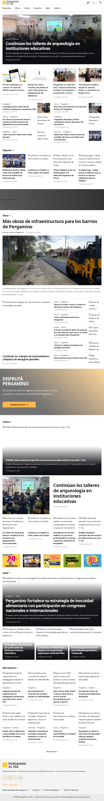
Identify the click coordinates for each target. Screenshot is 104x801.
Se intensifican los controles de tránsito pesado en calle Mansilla (38, 694)
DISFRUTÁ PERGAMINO (16, 381)
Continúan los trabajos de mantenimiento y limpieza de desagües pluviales (26, 358)
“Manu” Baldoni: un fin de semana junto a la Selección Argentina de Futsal (64, 174)
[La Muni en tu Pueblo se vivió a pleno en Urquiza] (39, 161)
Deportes (57, 132)
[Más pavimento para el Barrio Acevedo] (95, 359)
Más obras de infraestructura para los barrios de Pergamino (70, 107)
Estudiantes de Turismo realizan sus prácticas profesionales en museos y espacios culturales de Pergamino (64, 538)
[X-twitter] (15, 777)
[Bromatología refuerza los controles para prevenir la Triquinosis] (85, 644)
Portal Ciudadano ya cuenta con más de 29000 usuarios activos (13, 87)
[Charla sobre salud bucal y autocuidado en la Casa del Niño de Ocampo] (14, 718)
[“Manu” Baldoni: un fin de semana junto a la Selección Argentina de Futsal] (64, 161)
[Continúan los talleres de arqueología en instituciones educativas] (26, 495)
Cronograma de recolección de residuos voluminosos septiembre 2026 (19, 107)
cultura (8, 39)
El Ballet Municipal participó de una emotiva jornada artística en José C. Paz (46, 460)
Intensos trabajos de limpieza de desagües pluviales (68, 346)
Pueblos (92, 688)
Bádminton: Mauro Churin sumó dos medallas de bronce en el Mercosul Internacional (69, 137)
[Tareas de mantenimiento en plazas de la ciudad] (64, 718)
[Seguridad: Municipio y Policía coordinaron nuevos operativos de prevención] (95, 121)
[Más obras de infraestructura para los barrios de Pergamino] (95, 108)
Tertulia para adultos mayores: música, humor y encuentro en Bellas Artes (89, 88)
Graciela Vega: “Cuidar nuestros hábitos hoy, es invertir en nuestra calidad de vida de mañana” (90, 175)
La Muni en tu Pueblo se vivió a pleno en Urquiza (38, 171)
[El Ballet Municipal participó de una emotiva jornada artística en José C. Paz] (90, 523)
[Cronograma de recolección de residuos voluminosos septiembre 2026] (43, 108)
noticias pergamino (17, 232)
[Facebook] (10, 777)
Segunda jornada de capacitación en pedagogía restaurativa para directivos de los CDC (13, 696)
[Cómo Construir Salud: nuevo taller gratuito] (43, 136)
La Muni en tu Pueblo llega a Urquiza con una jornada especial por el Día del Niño (52, 650)
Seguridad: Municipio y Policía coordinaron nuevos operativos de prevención (68, 122)
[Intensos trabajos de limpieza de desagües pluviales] (95, 346)
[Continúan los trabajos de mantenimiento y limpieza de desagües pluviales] (26, 327)
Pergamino (7, 104)
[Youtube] (20, 777)
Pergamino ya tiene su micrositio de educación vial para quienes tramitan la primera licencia (89, 736)
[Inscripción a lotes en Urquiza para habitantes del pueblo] (90, 678)
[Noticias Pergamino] (11, 2)
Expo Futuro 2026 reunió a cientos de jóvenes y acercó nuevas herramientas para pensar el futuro (64, 696)
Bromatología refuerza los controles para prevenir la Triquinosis (84, 650)
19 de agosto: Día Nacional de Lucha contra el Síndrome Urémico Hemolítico (17, 649)
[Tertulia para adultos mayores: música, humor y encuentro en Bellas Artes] (90, 75)
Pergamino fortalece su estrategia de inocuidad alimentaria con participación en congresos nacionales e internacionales (49, 605)
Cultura (5, 117)
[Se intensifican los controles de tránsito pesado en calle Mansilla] (39, 678)
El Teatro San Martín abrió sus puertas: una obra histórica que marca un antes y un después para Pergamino (70, 332)
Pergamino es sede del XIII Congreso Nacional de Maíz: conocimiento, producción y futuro (64, 88)
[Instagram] (5, 777)
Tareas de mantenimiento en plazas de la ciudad (64, 734)
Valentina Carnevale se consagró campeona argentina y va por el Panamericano (38, 735)
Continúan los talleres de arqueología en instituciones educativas (43, 46)
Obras (56, 104)
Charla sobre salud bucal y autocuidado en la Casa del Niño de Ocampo (14, 734)
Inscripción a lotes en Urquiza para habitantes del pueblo (89, 694)
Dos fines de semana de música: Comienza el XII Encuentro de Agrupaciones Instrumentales (16, 122)
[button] (88, 2)
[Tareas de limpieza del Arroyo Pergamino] (95, 318)
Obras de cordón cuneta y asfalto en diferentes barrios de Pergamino (69, 305)
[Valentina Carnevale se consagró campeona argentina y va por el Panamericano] (39, 718)
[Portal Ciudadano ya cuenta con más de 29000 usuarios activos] (14, 75)
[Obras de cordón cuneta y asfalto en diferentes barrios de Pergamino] (95, 306)
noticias (16, 39)
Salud (15, 132)
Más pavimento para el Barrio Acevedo (70, 358)
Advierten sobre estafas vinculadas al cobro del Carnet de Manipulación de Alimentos (38, 90)
